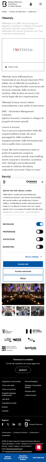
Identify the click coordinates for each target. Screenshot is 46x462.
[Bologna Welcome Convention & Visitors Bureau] (12, 2)
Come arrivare (30, 395)
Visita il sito (13, 66)
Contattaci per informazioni (38, 447)
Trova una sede (8, 385)
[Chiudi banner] (42, 182)
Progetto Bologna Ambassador (9, 394)
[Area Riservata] (31, 4)
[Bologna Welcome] (33, 424)
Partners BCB (38, 457)
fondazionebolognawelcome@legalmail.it (18, 451)
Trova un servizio (9, 389)
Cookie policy (34, 432)
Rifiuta (23, 278)
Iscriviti (23, 370)
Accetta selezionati (23, 271)
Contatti (5, 411)
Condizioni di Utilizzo (20, 432)
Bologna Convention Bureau (23, 457)
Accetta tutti (23, 264)
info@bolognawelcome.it (14, 449)
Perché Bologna (7, 458)
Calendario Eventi (9, 403)
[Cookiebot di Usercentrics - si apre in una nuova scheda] (27, 182)
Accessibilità (6, 435)
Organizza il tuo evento (11, 381)
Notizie (5, 407)
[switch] (39, 232)
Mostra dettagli (32, 257)
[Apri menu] (40, 4)
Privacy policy (6, 432)
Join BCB (5, 399)
